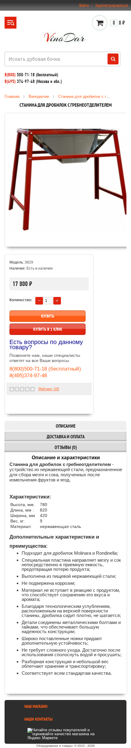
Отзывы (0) (66, 447)
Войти (84, 5)
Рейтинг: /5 (48, 389)
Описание (66, 426)
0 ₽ (119, 22)
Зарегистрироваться (111, 5)
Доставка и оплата (66, 436)
